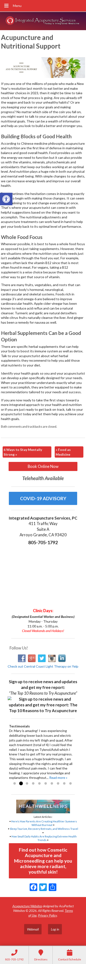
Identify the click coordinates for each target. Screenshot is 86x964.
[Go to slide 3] (27, 783)
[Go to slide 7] (51, 783)
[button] (6, 199)
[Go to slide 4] (33, 783)
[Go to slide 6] (45, 783)
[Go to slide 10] (70, 783)
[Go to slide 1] (14, 783)
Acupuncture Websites (27, 906)
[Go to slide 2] (20, 783)
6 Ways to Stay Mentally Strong (23, 452)
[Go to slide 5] (39, 783)
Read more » (58, 778)
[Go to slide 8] (58, 783)
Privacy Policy (47, 915)
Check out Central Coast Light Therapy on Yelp (43, 666)
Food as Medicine (63, 452)
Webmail (33, 929)
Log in (55, 929)
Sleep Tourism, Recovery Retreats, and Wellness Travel (44, 828)
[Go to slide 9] (64, 783)
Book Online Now (43, 466)
